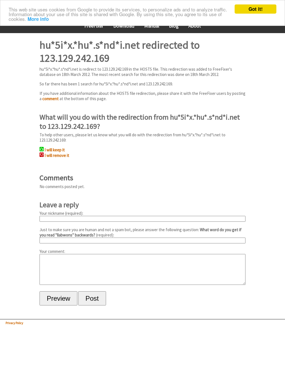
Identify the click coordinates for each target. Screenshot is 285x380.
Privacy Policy (14, 323)
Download (123, 26)
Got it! (256, 9)
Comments (56, 177)
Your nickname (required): (61, 213)
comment (50, 98)
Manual (151, 26)
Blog (174, 26)
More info (38, 19)
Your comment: (52, 251)
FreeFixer (94, 26)
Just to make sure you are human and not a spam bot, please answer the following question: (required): (141, 232)
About (194, 26)
